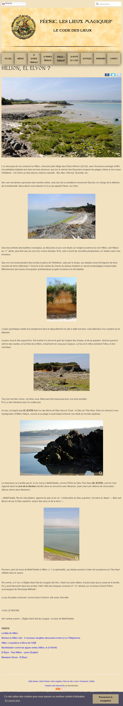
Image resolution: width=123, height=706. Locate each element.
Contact (113, 59)
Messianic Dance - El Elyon (14, 657)
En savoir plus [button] (12, 700)
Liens (76, 681)
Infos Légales (56, 681)
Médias (20, 59)
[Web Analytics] (62, 688)
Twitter (92, 681)
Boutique (87, 59)
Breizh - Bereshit (61, 58)
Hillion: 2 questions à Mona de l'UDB (19, 642)
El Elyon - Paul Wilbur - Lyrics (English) (20, 652)
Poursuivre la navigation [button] (105, 699)
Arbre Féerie (44, 681)
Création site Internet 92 (54, 685)
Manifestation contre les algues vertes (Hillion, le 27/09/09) (29, 647)
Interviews (101, 59)
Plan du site (68, 681)
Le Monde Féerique (34, 58)
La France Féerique (48, 58)
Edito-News (33, 681)
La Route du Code (74, 58)
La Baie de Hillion (10, 633)
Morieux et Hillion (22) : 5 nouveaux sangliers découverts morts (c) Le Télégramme (41, 637)
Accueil (8, 59)
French (8, 3)
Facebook (84, 681)
